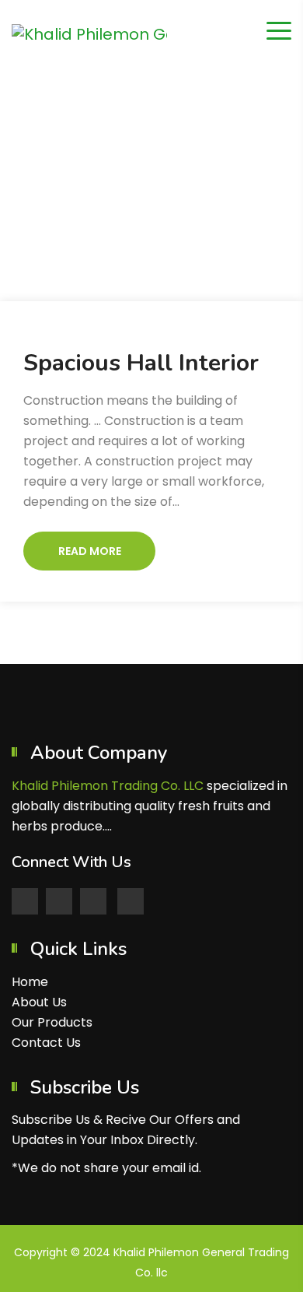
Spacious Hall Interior (141, 363)
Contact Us (46, 1043)
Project (179, 182)
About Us (39, 1002)
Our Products (52, 1022)
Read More (89, 551)
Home (121, 182)
